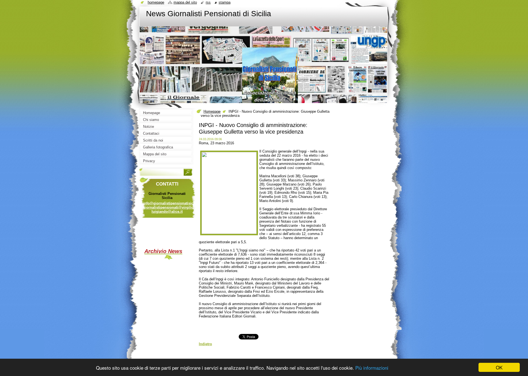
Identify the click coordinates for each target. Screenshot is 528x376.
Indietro (205, 344)
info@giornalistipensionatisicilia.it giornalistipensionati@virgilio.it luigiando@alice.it (172, 207)
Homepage (212, 111)
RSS (208, 2)
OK (499, 367)
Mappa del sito (185, 2)
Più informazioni (371, 367)
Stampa (224, 2)
